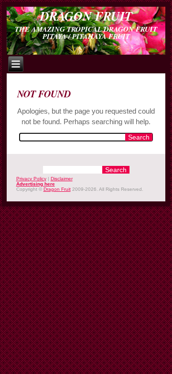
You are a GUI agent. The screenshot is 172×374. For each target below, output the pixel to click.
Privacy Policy (31, 178)
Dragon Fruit (86, 15)
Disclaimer (62, 178)
